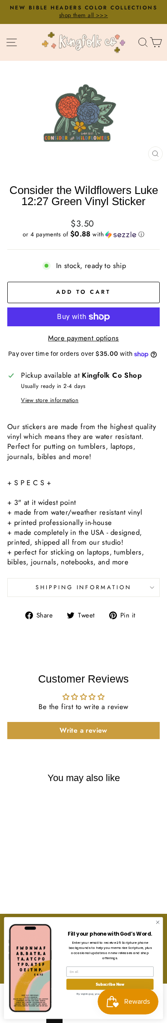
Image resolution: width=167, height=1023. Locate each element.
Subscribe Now (110, 984)
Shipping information (84, 587)
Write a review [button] (83, 730)
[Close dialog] (157, 922)
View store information (49, 400)
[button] (83, 234)
